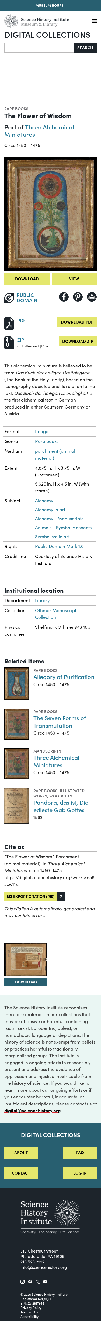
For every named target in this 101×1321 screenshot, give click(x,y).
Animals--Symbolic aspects (63, 527)
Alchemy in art (50, 509)
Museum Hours (50, 5)
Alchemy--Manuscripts (59, 518)
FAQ (80, 1152)
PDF (21, 320)
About (21, 1152)
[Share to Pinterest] (78, 297)
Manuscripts (47, 751)
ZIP (20, 340)
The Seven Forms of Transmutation (59, 721)
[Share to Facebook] (64, 297)
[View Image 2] (25, 959)
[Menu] (94, 21)
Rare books (16, 108)
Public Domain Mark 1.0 (59, 546)
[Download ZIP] (9, 342)
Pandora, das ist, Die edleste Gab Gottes (60, 806)
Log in (80, 1173)
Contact (21, 1173)
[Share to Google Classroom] (92, 297)
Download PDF (77, 322)
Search (85, 47)
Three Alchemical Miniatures (39, 130)
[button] (61, 896)
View (74, 279)
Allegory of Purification (64, 676)
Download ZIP (77, 341)
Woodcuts (60, 796)
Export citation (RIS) (33, 896)
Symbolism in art (52, 536)
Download (27, 279)
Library (42, 600)
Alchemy (44, 500)
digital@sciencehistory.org (32, 1110)
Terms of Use (30, 1312)
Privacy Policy (30, 1307)
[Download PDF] (9, 323)
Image (41, 431)
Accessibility (29, 1316)
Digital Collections (47, 34)
